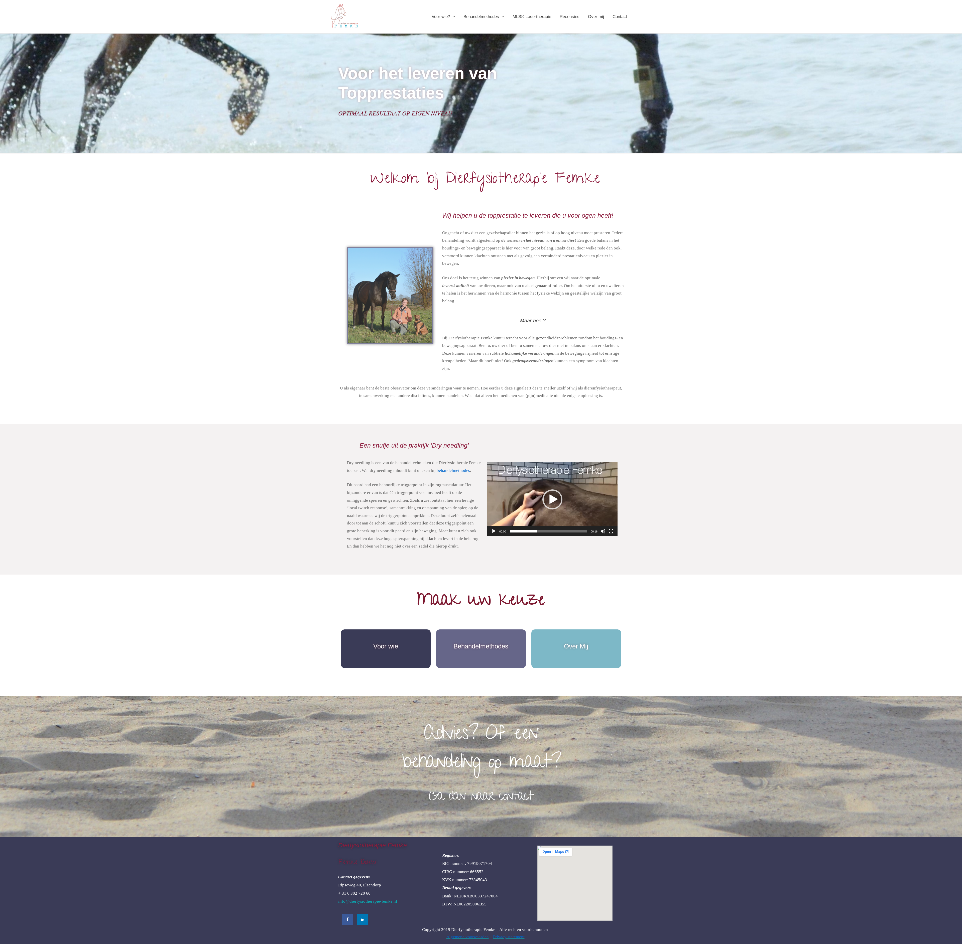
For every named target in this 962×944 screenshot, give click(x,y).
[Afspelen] (493, 531)
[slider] (548, 531)
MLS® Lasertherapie (532, 16)
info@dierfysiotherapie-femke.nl (367, 901)
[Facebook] (347, 919)
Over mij (596, 16)
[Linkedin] (362, 919)
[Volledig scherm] (611, 531)
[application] (552, 499)
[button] (552, 499)
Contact (620, 16)
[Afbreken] (603, 531)
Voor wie (385, 646)
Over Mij (576, 646)
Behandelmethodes (481, 16)
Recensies (569, 16)
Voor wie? (441, 16)
